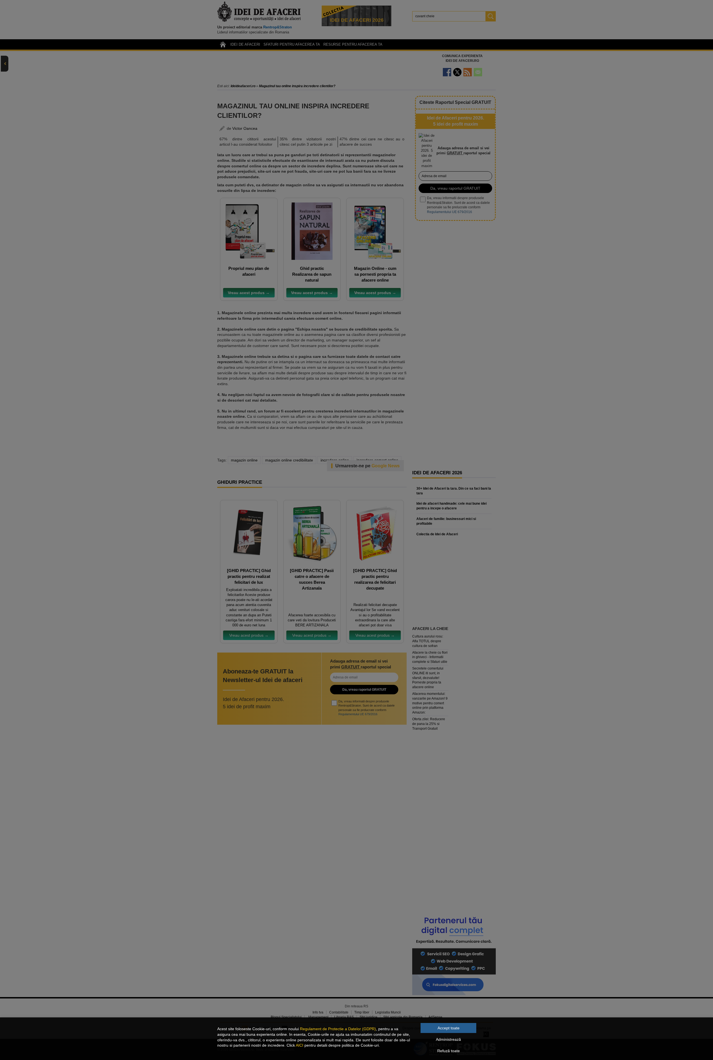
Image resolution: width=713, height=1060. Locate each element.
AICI (299, 1045)
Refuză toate (448, 1051)
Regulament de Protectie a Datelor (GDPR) (338, 1029)
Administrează (448, 1039)
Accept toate (449, 1028)
